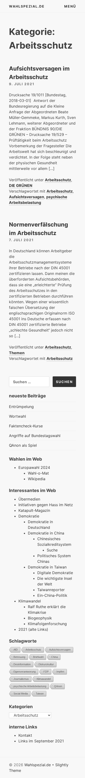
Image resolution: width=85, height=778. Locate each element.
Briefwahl (38, 657)
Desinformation (22, 664)
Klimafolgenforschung (47, 623)
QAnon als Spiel (23, 445)
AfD (15, 649)
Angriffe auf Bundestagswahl (34, 435)
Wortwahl (17, 416)
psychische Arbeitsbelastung (38, 199)
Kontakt (25, 735)
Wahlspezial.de (27, 6)
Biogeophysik (40, 618)
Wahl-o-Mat (38, 473)
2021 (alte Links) (33, 629)
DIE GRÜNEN (20, 185)
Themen (17, 352)
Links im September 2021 (41, 741)
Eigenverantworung (24, 671)
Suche (52, 550)
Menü (70, 6)
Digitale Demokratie (55, 572)
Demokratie (28, 516)
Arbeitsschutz (58, 179)
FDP (46, 671)
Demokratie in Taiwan (47, 567)
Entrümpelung (21, 406)
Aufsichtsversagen (26, 196)
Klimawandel (29, 601)
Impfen (60, 671)
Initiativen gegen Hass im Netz (45, 504)
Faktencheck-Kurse (26, 426)
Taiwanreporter (51, 589)
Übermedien (29, 499)
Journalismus (21, 678)
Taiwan (40, 693)
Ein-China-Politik (52, 595)
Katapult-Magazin (34, 510)
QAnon (58, 686)
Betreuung (19, 657)
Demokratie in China (46, 533)
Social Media (20, 693)
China (54, 657)
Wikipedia (36, 478)
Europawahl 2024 (34, 467)
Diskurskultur (46, 664)
